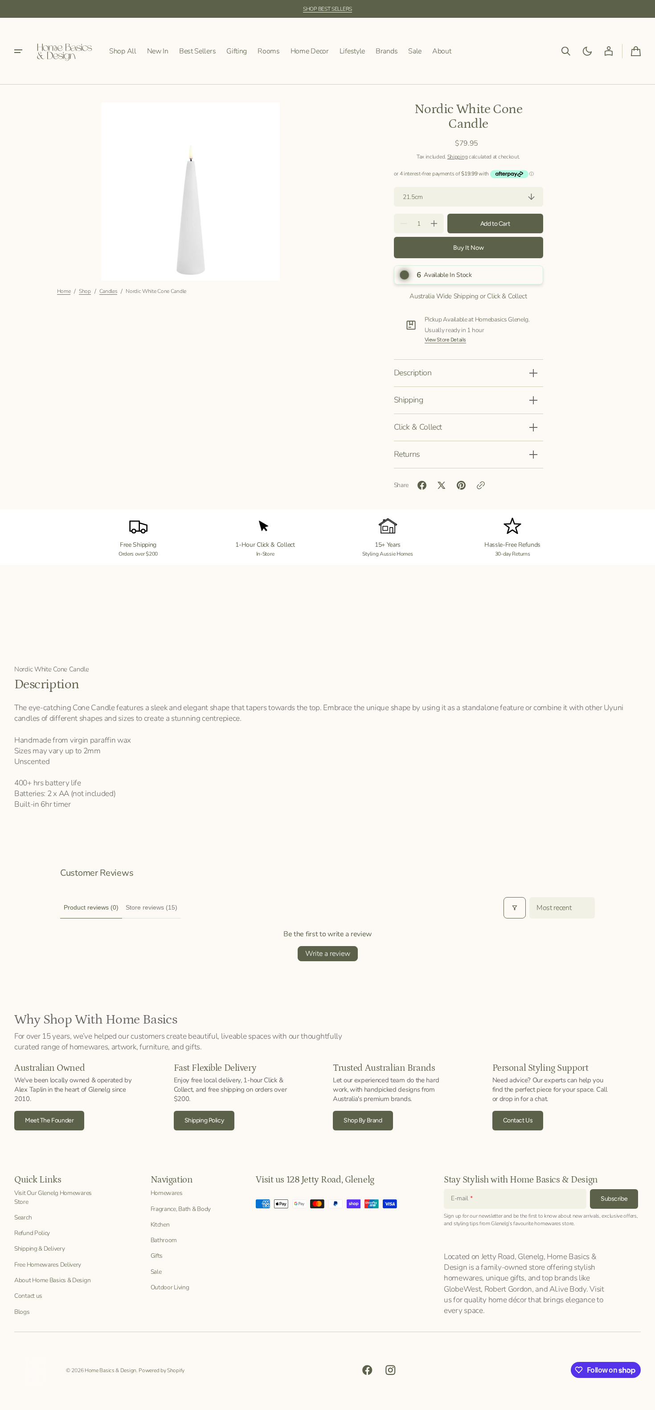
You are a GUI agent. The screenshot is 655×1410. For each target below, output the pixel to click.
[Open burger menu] (18, 51)
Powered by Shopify (161, 1370)
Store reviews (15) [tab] (151, 907)
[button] (566, 51)
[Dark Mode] (587, 51)
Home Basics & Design (110, 1370)
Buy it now (468, 248)
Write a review (327, 954)
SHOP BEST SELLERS (327, 8)
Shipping (457, 156)
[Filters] (515, 907)
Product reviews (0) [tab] (91, 907)
